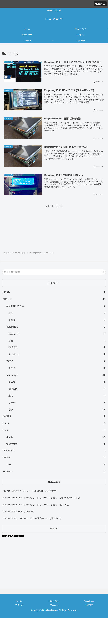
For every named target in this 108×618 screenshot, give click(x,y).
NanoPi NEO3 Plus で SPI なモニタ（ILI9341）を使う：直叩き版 (36, 504)
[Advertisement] (54, 228)
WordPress (89, 601)
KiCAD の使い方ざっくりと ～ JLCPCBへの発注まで (29, 491)
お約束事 (89, 605)
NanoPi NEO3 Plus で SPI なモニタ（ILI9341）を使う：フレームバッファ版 (41, 497)
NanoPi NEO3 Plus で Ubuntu (18, 511)
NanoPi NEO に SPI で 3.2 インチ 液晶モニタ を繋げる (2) (32, 518)
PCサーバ (18, 605)
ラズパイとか (54, 601)
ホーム (19, 601)
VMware (54, 605)
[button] (102, 272)
